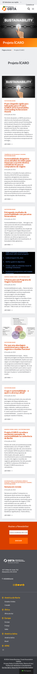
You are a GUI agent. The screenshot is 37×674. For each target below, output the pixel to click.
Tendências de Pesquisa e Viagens (14, 154)
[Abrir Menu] (33, 9)
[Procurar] (29, 9)
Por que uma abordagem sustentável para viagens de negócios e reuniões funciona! (17, 347)
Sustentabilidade (9, 100)
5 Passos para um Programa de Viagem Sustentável (17, 281)
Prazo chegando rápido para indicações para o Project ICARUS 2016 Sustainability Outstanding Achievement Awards (16, 107)
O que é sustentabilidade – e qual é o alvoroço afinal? (16, 392)
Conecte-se (30, 4)
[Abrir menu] (3, 650)
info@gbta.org (8, 578)
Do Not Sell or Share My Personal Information (17, 667)
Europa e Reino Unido (11, 276)
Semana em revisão (12, 487)
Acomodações (9, 481)
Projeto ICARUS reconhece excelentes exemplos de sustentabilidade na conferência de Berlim (18, 435)
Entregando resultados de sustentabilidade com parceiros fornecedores (17, 214)
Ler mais (8, 144)
